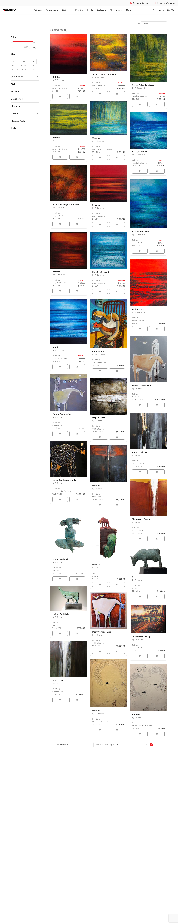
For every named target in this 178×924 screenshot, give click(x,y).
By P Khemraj (98, 714)
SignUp (170, 10)
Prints (90, 10)
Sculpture (101, 10)
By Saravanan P (98, 354)
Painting (38, 10)
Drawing (79, 10)
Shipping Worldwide (164, 3)
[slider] (12, 42)
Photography (116, 10)
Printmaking (52, 10)
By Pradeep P (137, 640)
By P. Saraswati (58, 80)
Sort (138, 24)
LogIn (161, 10)
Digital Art (66, 10)
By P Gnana (137, 389)
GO (34, 47)
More (129, 10)
